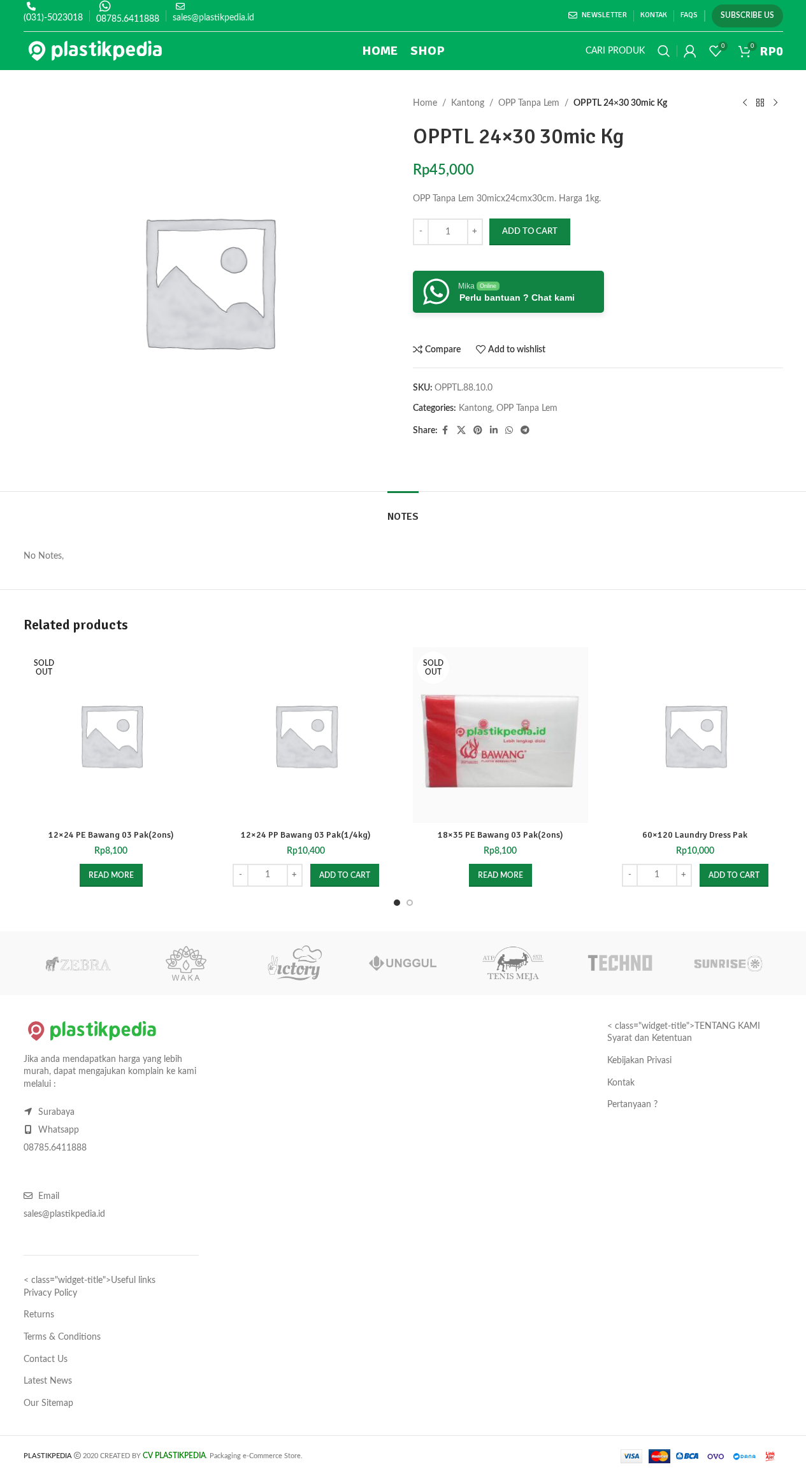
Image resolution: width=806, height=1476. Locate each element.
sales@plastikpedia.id (213, 17)
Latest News (48, 1381)
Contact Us (46, 1359)
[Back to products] (760, 103)
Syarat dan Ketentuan (649, 1038)
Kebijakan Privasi (639, 1060)
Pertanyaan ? (632, 1104)
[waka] (186, 963)
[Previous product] (744, 103)
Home (425, 103)
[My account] (690, 51)
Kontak (621, 1082)
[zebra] (78, 963)
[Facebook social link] (445, 431)
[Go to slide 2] (410, 902)
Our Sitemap (48, 1403)
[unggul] (403, 963)
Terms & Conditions (62, 1337)
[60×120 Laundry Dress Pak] (695, 735)
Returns (39, 1314)
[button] (344, 875)
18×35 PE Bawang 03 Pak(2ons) (500, 834)
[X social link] (461, 431)
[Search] (664, 51)
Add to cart (530, 231)
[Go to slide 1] (397, 902)
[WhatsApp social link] (509, 431)
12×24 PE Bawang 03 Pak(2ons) (111, 834)
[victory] (294, 963)
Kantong (467, 103)
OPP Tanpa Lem (528, 103)
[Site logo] (95, 51)
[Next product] (775, 103)
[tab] (403, 510)
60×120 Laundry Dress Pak (694, 834)
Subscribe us (747, 15)
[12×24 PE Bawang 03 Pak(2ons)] (111, 735)
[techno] (620, 963)
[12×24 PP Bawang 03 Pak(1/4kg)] (306, 735)
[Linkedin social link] (493, 431)
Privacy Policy (50, 1293)
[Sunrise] (728, 963)
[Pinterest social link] (478, 431)
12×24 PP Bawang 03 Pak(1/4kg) (306, 834)
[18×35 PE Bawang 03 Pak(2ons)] (501, 735)
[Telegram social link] (525, 431)
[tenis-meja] (511, 963)
